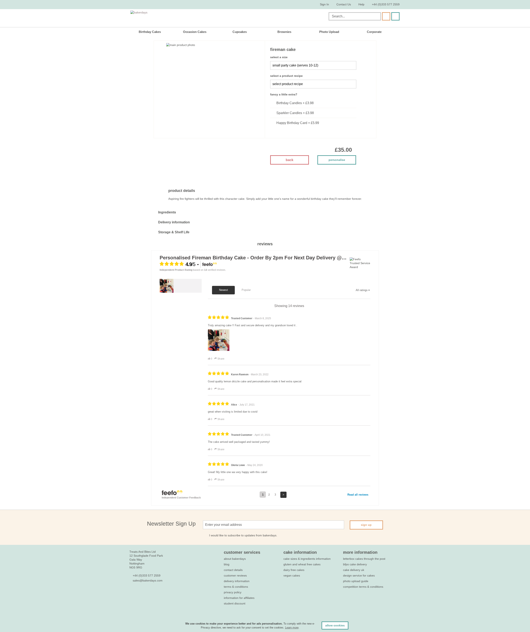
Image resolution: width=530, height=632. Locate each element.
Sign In (324, 4)
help (361, 4)
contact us (343, 4)
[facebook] (131, 593)
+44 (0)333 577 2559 (386, 4)
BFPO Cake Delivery (355, 564)
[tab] (265, 212)
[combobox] (355, 16)
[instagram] (154, 593)
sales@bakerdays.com (148, 580)
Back (289, 160)
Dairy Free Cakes (293, 570)
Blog (226, 564)
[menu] (265, 31)
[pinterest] (146, 593)
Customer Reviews (235, 575)
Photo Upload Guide (355, 581)
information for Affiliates (239, 597)
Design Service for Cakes (359, 575)
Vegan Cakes (291, 575)
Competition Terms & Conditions (363, 586)
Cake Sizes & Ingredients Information (307, 558)
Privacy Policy (232, 592)
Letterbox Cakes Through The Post (364, 558)
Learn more (292, 627)
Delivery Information (236, 581)
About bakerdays (235, 558)
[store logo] (172, 17)
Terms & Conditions (236, 586)
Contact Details (233, 570)
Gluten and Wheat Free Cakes (301, 564)
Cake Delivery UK (354, 570)
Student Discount (234, 603)
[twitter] (139, 593)
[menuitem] (152, 31)
